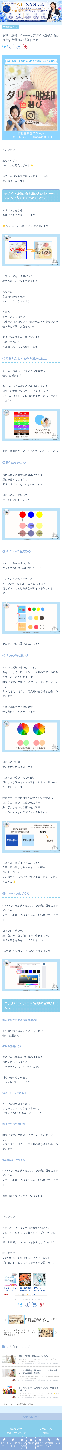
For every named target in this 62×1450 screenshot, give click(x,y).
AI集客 (46, 1433)
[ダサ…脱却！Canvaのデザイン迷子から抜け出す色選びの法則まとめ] (18, 46)
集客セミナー (16, 1428)
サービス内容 (46, 1428)
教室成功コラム (11, 27)
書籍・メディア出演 (16, 1433)
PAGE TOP (32, 1416)
